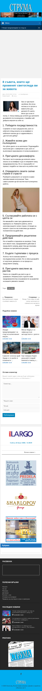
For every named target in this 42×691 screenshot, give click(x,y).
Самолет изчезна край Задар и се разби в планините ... (11, 358)
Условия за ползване (9, 597)
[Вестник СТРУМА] (21, 8)
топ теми (11, 288)
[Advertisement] (21, 54)
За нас (4, 589)
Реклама (5, 591)
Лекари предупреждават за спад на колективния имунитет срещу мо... (23, 611)
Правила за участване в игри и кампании (16, 599)
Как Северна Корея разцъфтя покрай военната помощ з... (30, 358)
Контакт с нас (6, 595)
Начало (4, 587)
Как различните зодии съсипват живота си (10, 299)
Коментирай (6, 96)
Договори (5, 593)
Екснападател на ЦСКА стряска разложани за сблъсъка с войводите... (25, 619)
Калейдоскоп (24, 94)
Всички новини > (29, 452)
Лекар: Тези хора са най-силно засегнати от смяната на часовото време (30, 301)
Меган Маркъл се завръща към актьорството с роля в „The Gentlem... (24, 626)
